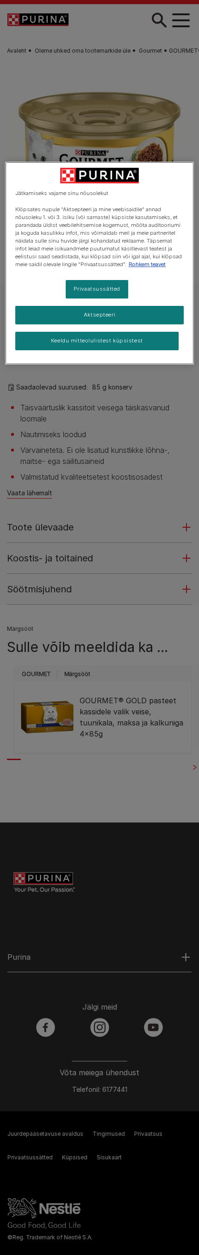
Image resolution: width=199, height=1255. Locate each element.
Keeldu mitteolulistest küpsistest (97, 340)
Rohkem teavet (147, 264)
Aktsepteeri (99, 314)
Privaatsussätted (97, 289)
